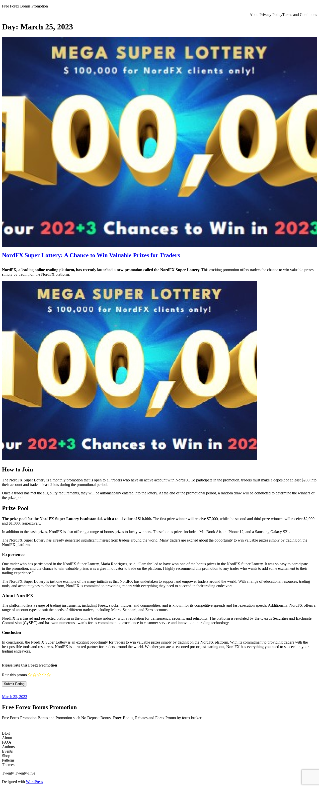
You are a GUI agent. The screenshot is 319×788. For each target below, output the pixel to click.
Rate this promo (14, 675)
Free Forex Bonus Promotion (25, 6)
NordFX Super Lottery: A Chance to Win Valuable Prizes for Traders (91, 255)
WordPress (34, 782)
